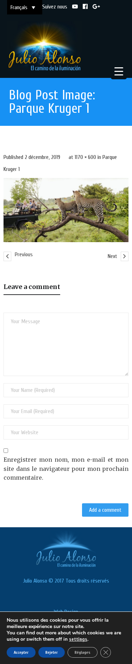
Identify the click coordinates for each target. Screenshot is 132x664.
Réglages (82, 652)
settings (78, 639)
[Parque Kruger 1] (66, 210)
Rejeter (51, 652)
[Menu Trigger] (119, 71)
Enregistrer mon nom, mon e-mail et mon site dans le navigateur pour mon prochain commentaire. (66, 468)
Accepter (21, 652)
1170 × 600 (85, 157)
